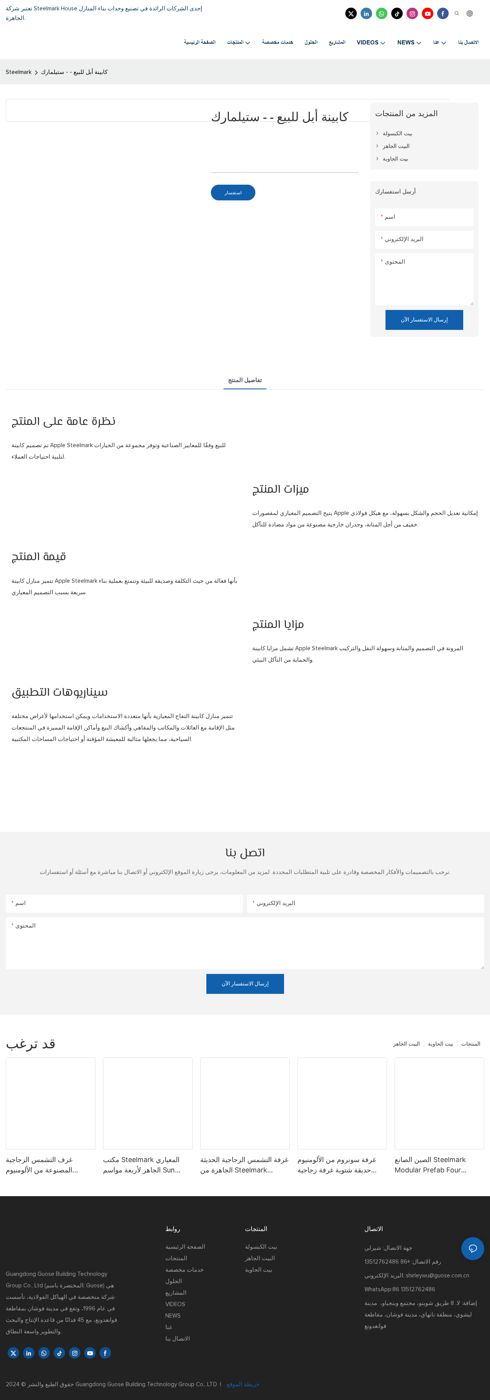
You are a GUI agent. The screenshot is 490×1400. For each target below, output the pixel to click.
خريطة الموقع (242, 1384)
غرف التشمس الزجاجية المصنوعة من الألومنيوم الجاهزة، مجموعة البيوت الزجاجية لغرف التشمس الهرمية (40, 1165)
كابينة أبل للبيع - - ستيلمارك (74, 72)
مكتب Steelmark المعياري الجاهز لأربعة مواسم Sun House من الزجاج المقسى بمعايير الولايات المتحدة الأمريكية (141, 1165)
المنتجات (470, 1043)
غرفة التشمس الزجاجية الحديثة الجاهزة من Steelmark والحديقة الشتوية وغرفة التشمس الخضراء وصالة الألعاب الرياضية (244, 1165)
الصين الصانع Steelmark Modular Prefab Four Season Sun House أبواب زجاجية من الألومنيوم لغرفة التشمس (433, 1165)
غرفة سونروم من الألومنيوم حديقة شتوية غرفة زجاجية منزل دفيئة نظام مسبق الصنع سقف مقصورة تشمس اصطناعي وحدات (339, 1165)
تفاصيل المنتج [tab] (245, 380)
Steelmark (18, 72)
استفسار (233, 192)
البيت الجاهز (406, 1043)
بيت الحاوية (440, 1043)
